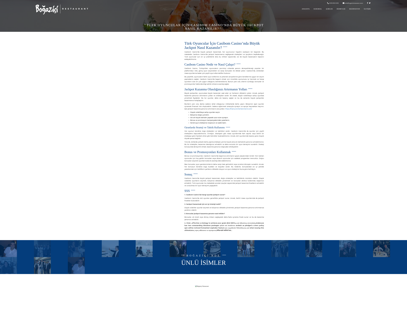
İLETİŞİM (367, 9)
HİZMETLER (341, 9)
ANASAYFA (306, 9)
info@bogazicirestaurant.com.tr (354, 3)
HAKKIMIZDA (163, 286)
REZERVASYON (354, 9)
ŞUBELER (329, 9)
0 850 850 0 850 (334, 3)
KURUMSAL (318, 9)
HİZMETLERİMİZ (162, 290)
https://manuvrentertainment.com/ (238, 109)
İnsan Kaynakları (162, 296)
